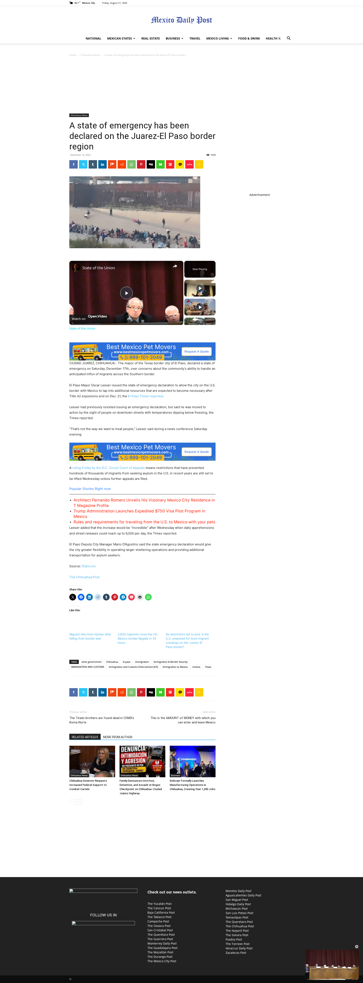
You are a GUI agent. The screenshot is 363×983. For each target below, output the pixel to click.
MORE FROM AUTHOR (117, 737)
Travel (194, 38)
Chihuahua (112, 661)
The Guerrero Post (160, 939)
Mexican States (119, 38)
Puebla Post (234, 939)
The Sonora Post (237, 935)
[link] (76, 267)
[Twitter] (279, 38)
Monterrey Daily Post (162, 943)
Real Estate (150, 38)
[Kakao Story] (180, 164)
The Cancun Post (159, 908)
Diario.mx (89, 566)
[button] (289, 39)
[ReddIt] (122, 164)
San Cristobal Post (160, 930)
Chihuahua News (90, 55)
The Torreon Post (238, 944)
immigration (142, 661)
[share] (175, 266)
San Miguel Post (237, 900)
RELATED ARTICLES (85, 737)
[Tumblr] (93, 164)
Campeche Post (158, 921)
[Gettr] (189, 164)
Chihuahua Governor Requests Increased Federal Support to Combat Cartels (88, 785)
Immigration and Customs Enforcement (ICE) (133, 666)
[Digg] (151, 164)
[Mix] (112, 164)
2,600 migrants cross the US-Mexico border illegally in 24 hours (138, 638)
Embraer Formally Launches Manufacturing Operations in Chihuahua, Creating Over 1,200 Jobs (192, 785)
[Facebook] (73, 164)
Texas (208, 666)
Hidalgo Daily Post (238, 904)
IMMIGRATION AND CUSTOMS (87, 666)
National (93, 38)
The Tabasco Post (159, 917)
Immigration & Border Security (171, 661)
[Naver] (160, 164)
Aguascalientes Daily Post (243, 895)
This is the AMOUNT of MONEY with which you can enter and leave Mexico (183, 720)
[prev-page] (72, 801)
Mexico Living (217, 38)
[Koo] (199, 164)
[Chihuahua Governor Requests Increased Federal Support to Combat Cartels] (92, 761)
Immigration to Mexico (175, 666)
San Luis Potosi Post (239, 913)
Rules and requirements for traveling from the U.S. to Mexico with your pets (144, 522)
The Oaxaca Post (159, 926)
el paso (126, 661)
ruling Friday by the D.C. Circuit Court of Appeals (108, 468)
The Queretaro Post (239, 922)
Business (173, 38)
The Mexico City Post (161, 961)
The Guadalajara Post (162, 948)
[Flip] (170, 164)
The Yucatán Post (159, 904)
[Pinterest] (141, 164)
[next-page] (78, 801)
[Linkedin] (102, 164)
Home (72, 55)
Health (272, 38)
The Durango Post (159, 957)
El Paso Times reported (145, 396)
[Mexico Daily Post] (181, 20)
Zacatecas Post (236, 953)
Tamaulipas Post (237, 917)
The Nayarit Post (237, 931)
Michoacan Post (237, 908)
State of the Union (98, 267)
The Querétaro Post (161, 935)
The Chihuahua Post (84, 577)
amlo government (91, 661)
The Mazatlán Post (160, 952)
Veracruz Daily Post (239, 948)
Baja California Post (161, 912)
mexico (196, 666)
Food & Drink (249, 38)
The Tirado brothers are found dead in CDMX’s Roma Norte (101, 720)
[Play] (200, 288)
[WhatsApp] (131, 164)
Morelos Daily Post (238, 891)
